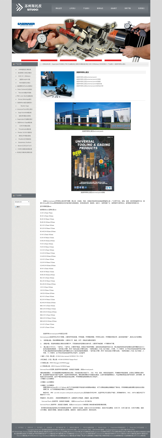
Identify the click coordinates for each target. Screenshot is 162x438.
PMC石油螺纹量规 (88, 427)
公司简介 (72, 8)
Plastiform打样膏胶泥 (25, 139)
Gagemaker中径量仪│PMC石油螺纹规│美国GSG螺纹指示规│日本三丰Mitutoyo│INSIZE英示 (79, 64)
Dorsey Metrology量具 (24, 99)
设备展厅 (114, 8)
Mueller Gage (25, 106)
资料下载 (128, 8)
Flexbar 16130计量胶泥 (25, 132)
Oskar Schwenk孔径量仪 (24, 89)
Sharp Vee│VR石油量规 (137, 427)
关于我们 (21, 427)
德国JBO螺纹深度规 (25, 116)
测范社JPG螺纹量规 (25, 136)
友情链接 (49, 427)
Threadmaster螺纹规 (25, 129)
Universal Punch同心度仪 (24, 109)
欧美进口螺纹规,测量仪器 (24, 152)
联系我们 (141, 8)
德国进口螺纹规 (74, 427)
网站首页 (59, 8)
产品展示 (86, 8)
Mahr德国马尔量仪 (24, 83)
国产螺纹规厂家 (60, 427)
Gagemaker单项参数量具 (118, 427)
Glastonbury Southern (24, 142)
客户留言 (40, 427)
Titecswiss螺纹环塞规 (24, 92)
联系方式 (30, 427)
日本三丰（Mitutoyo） (24, 76)
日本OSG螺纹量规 (24, 126)
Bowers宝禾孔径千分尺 (25, 146)
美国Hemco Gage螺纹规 (25, 122)
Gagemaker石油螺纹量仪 (24, 119)
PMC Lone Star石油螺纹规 (25, 96)
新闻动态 (100, 8)
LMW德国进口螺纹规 (25, 69)
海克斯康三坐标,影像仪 (25, 73)
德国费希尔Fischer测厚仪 (24, 86)
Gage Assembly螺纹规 (24, 112)
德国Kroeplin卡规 (25, 79)
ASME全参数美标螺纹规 (25, 149)
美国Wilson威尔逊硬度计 (24, 102)
